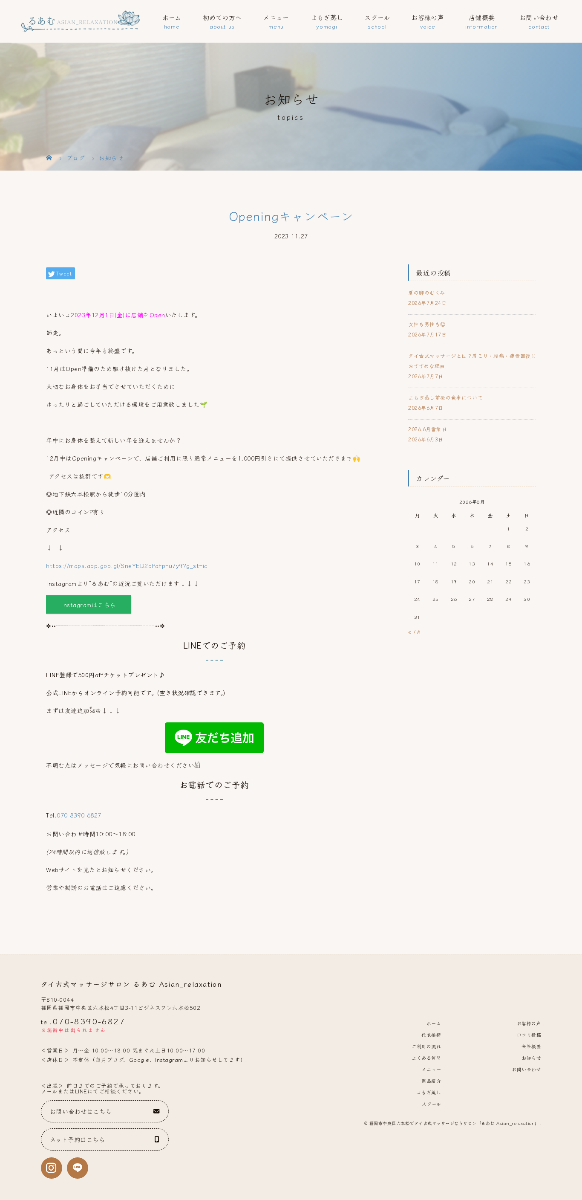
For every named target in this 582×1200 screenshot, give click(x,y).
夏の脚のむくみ (426, 292)
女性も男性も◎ (427, 324)
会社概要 (531, 1046)
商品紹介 (431, 1080)
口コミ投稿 (529, 1034)
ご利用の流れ (426, 1046)
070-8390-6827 (79, 815)
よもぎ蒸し (327, 17)
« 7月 (414, 631)
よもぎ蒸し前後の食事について (445, 397)
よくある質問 (426, 1057)
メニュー (276, 17)
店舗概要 (482, 17)
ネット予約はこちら (77, 1139)
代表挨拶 (431, 1034)
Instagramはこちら (88, 604)
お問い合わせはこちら (81, 1111)
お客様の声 (427, 17)
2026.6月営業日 (427, 428)
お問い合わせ (539, 17)
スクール (377, 17)
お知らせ (531, 1057)
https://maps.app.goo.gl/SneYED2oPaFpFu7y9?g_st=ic (127, 565)
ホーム (172, 17)
